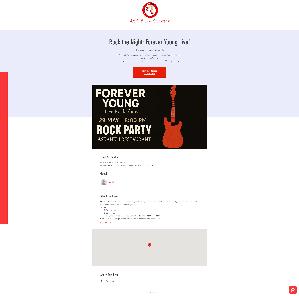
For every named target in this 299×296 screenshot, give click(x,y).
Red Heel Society (150, 21)
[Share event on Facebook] (101, 281)
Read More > (105, 223)
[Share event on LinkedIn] (113, 281)
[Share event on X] (107, 281)
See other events (149, 74)
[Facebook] (3, 288)
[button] (4, 3)
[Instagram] (3, 292)
